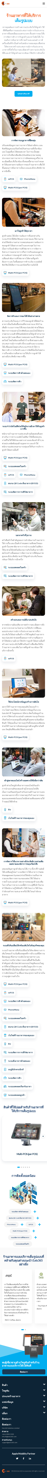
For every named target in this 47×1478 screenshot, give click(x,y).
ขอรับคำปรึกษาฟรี (23, 94)
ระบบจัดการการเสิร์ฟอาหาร (20, 1237)
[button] (4, 1136)
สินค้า (5, 1385)
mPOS (31, 1224)
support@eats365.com (9, 1442)
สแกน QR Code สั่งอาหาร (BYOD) (20, 1218)
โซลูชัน (5, 1390)
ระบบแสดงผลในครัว (22, 1244)
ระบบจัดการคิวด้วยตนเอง (20, 1212)
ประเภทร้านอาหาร (11, 1396)
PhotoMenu (11, 1224)
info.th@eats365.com (9, 1436)
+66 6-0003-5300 (8, 1434)
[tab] (18, 1167)
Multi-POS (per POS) (20, 1231)
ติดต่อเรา (24, 1372)
